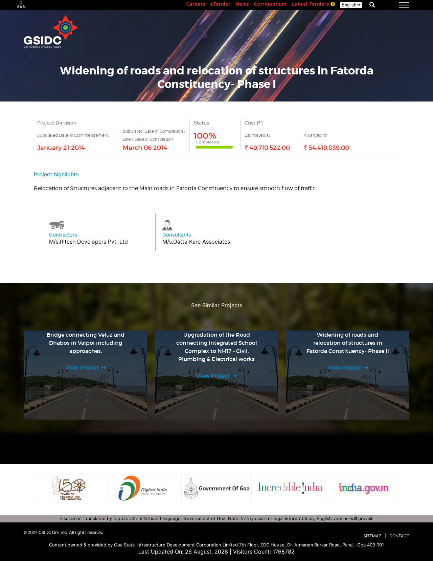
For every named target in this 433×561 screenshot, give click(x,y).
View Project (82, 367)
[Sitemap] (21, 5)
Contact (399, 535)
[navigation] (395, 5)
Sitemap (372, 535)
